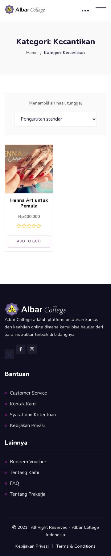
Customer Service (28, 393)
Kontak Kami (23, 404)
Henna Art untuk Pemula (29, 203)
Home (32, 53)
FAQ (14, 483)
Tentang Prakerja (27, 494)
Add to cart (29, 241)
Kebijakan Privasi (27, 425)
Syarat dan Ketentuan (33, 415)
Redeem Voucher (28, 462)
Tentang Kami (24, 472)
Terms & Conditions (76, 546)
